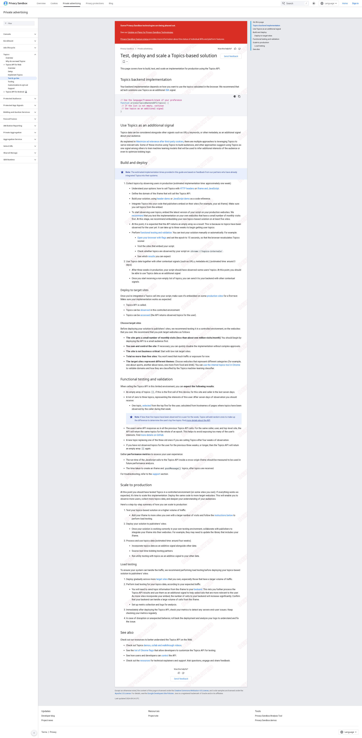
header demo (163, 198)
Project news (47, 720)
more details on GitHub (152, 435)
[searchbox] (19, 23)
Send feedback (231, 56)
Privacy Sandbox (127, 49)
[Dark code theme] (234, 96)
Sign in (355, 3)
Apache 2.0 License (123, 693)
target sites (162, 579)
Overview (41, 3)
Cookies (54, 3)
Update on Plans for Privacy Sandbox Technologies (150, 32)
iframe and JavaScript (208, 188)
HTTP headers (187, 188)
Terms (44, 732)
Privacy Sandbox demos (266, 720)
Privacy (53, 732)
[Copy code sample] (239, 96)
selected (146, 405)
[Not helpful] (239, 49)
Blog (111, 3)
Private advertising (72, 3)
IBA (167, 90)
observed (145, 310)
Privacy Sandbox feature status (134, 39)
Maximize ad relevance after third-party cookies (160, 141)
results (151, 256)
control (164, 655)
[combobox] (295, 3)
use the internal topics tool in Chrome (221, 365)
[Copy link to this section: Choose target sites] (144, 323)
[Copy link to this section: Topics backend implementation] (174, 80)
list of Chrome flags (144, 650)
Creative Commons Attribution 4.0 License (191, 691)
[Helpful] (235, 49)
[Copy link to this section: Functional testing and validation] (175, 379)
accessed (145, 315)
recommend (138, 215)
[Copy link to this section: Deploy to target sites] (151, 290)
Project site (153, 716)
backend (198, 589)
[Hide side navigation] (34, 733)
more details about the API (198, 420)
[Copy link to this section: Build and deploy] (150, 163)
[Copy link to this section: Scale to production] (154, 485)
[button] (17, 34)
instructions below (224, 515)
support (156, 474)
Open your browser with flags (151, 237)
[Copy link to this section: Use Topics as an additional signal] (177, 125)
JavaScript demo (181, 198)
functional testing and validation (156, 232)
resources (145, 660)
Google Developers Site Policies (160, 693)
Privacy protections (95, 3)
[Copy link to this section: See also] (136, 633)
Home (345, 3)
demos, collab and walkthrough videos (162, 645)
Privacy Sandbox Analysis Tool (268, 716)
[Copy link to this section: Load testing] (139, 564)
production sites (215, 296)
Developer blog (48, 716)
